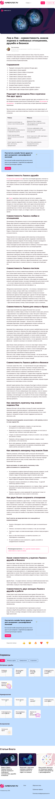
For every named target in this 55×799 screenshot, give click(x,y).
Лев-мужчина (10, 103)
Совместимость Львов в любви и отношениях (21, 72)
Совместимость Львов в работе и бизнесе (20, 78)
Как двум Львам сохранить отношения (19, 85)
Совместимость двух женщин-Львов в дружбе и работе (23, 89)
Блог (25, 785)
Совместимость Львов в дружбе (17, 70)
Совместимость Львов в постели (17, 74)
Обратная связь (37, 785)
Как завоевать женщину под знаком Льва (20, 83)
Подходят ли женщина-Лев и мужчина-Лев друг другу (23, 68)
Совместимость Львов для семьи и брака (20, 76)
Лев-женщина (43, 101)
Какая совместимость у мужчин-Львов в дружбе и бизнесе (24, 87)
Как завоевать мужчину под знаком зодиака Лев (22, 81)
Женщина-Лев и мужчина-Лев (15, 178)
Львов (10, 198)
